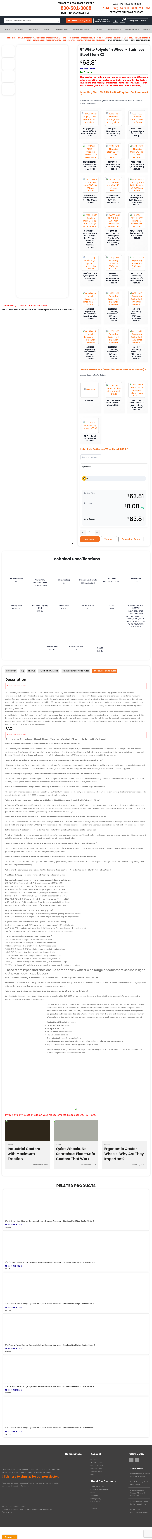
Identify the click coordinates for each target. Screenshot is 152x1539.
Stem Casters (33, 29)
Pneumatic (98, 29)
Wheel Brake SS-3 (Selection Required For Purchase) (113, 369)
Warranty (94, 1495)
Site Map (93, 1505)
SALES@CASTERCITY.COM (126, 8)
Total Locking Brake (61, 29)
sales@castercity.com (21, 1486)
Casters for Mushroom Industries (91, 40)
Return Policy (95, 1502)
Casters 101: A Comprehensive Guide (139, 1510)
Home (8, 38)
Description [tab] (11, 671)
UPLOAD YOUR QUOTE (80, 21)
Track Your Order (97, 1462)
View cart (109, 539)
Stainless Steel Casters (81, 29)
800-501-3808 (76, 8)
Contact (93, 1508)
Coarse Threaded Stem (123, 38)
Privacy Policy (95, 1499)
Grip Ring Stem (69, 40)
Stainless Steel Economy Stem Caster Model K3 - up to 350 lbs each (83, 38)
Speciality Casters (131, 29)
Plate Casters (18, 29)
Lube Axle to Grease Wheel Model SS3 (104, 449)
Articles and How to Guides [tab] (104, 671)
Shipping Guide (96, 1471)
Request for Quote (131, 539)
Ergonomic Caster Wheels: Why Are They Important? (138, 1493)
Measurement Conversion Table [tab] (76, 671)
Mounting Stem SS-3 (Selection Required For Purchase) (114, 94)
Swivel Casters (24, 38)
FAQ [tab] (22, 671)
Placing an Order (97, 1465)
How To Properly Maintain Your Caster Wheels (140, 1475)
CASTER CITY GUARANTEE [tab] (48, 671)
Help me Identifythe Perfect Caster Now (102, 20)
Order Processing (97, 1468)
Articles (145, 29)
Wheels (46, 29)
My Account (94, 1459)
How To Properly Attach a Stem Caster (140, 1483)
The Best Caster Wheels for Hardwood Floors (139, 1502)
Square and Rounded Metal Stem (47, 40)
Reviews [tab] (31, 671)
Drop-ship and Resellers (99, 1489)
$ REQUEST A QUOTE (137, 21)
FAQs (92, 1474)
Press (92, 1492)
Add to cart (90, 539)
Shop (6, 29)
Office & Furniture (113, 29)
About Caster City (97, 1486)
